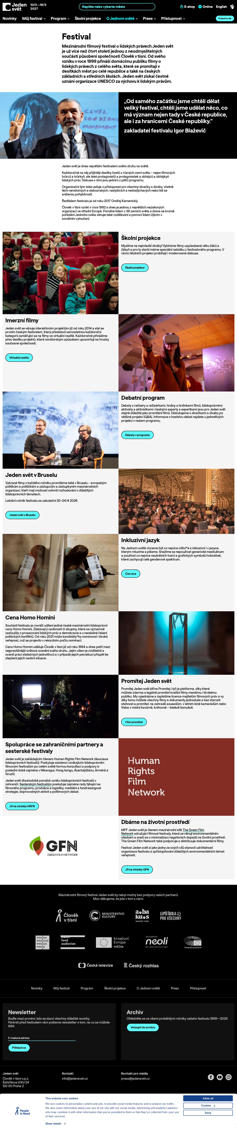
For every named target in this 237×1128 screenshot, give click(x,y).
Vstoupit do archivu (143, 1027)
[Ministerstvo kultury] (107, 915)
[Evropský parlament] (193, 942)
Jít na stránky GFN (137, 869)
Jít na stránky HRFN (22, 806)
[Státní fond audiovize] (72, 942)
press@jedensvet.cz (135, 1078)
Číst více (130, 573)
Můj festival (32, 18)
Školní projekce (88, 18)
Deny (208, 1112)
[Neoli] (156, 942)
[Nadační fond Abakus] (142, 915)
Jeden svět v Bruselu (22, 515)
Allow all (208, 1098)
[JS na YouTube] (221, 1077)
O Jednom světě (120, 18)
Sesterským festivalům (36, 784)
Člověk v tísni (133, 56)
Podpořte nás (224, 18)
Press (148, 18)
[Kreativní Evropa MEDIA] (112, 942)
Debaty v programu (137, 435)
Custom (206, 1105)
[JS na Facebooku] (212, 1077)
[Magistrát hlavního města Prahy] (42, 942)
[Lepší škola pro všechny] (171, 915)
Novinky (10, 18)
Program (58, 18)
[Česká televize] (95, 965)
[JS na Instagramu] (230, 1077)
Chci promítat (134, 722)
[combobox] (117, 6)
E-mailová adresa (19, 1033)
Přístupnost (171, 18)
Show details (53, 1123)
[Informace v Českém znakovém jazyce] (232, 6)
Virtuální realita (19, 357)
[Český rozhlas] (141, 965)
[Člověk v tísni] (67, 915)
